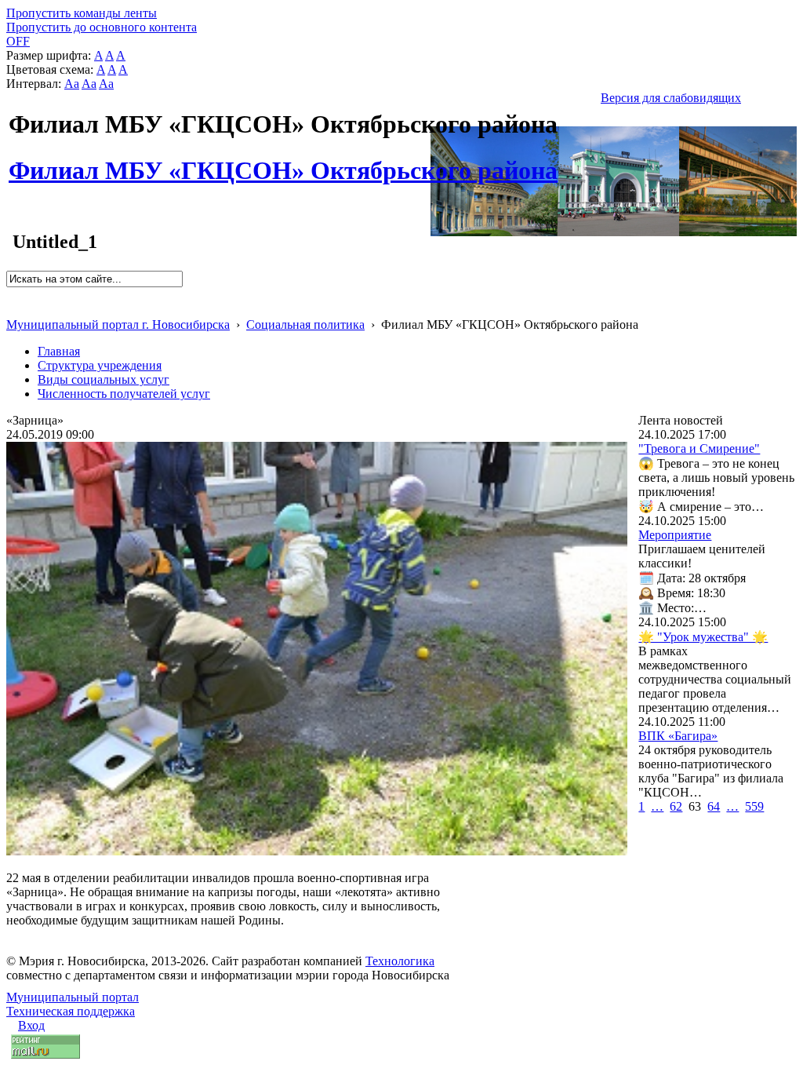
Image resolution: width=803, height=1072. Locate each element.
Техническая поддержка (70, 1011)
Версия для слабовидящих (671, 97)
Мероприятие (674, 534)
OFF (18, 41)
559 (754, 806)
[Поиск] (11, 294)
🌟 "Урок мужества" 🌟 (703, 637)
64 (713, 806)
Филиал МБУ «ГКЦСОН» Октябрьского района (283, 161)
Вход (31, 1025)
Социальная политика (305, 324)
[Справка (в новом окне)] (13, 308)
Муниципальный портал (72, 997)
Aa (71, 83)
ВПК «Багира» (678, 735)
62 (676, 806)
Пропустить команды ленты (81, 13)
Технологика (399, 961)
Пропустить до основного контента (101, 27)
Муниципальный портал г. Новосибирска (118, 324)
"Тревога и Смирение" (699, 448)
